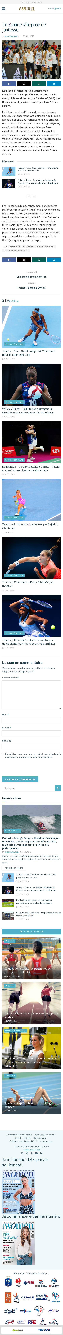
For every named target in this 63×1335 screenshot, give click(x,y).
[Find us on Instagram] (27, 1153)
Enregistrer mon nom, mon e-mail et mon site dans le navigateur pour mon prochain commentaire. (33, 755)
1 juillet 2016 (11, 1111)
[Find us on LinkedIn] (41, 1153)
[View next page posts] (34, 196)
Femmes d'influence (15, 1031)
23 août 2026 (9, 474)
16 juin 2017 (28, 36)
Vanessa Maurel (11, 852)
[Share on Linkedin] (54, 83)
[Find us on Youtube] (36, 1153)
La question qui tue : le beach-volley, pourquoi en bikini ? (27, 970)
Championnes (12, 831)
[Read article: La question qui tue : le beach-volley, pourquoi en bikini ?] (31, 958)
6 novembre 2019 (13, 976)
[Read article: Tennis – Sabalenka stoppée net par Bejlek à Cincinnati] (31, 500)
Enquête (9, 941)
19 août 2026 (9, 590)
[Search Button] (58, 788)
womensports (11, 36)
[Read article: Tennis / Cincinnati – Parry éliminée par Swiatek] (31, 558)
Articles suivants (15, 868)
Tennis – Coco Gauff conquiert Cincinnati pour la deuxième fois (38, 169)
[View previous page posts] (29, 196)
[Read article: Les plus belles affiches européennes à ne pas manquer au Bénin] (8, 915)
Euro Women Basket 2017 (16, 251)
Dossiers (10, 1075)
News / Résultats (14, 344)
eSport (27, 1138)
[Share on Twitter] (24, 83)
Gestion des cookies (31, 1150)
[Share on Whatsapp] (39, 83)
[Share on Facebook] (9, 83)
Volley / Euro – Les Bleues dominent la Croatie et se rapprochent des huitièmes (38, 181)
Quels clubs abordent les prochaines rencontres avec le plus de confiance (34, 901)
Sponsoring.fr (40, 1138)
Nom (5, 714)
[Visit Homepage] (27, 9)
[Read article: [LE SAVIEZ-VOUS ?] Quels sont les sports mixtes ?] (31, 1003)
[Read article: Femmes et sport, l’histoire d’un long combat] (31, 1093)
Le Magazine (54, 8)
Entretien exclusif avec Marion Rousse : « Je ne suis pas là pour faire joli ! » (30, 1060)
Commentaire (10, 677)
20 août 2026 (9, 532)
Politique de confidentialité (22, 1141)
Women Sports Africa (44, 1135)
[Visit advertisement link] (31, 1330)
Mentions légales (45, 1141)
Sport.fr (18, 1138)
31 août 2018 (11, 1021)
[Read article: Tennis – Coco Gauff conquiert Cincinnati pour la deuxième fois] (8, 171)
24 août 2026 (24, 174)
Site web (6, 740)
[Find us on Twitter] (22, 1153)
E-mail (6, 727)
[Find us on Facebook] (31, 1153)
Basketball (15, 246)
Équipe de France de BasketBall (38, 246)
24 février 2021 (12, 1066)
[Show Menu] (3, 8)
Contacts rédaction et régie (19, 1135)
